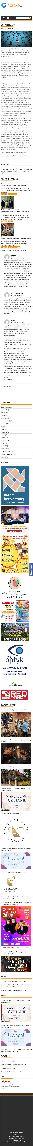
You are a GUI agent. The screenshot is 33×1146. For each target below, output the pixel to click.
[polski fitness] (15, 688)
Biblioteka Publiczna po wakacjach (10, 813)
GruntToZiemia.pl (5, 1081)
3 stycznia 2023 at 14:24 (18, 257)
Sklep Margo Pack (16, 1140)
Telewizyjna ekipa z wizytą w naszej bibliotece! (13, 710)
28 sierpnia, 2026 (6, 183)
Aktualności (5, 164)
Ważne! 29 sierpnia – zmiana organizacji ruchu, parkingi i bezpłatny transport (16, 849)
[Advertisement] (17, 13)
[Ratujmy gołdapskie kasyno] (16, 777)
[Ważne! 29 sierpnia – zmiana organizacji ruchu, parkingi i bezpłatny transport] (16, 860)
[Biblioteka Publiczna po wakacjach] (16, 830)
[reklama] (15, 573)
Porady (3, 440)
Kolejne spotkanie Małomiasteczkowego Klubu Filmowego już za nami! (16, 740)
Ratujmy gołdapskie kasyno (8, 767)
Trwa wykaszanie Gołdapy (8, 1061)
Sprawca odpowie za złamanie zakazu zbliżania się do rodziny (8, 171)
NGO (2, 429)
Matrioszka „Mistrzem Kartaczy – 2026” (11, 1072)
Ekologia (3, 412)
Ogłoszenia (4, 432)
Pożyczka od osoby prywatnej (16, 1136)
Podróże (3, 437)
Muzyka (3, 426)
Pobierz (3, 435)
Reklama (3, 443)
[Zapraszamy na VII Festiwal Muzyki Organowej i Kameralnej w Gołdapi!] (16, 964)
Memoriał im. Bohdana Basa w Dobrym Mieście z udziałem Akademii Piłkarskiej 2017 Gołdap (16, 898)
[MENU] (8, 18)
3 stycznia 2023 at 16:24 (18, 322)
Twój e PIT (16, 1134)
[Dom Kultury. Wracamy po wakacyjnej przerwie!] (11, 884)
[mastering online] (15, 533)
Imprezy (3, 418)
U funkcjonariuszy (12, 194)
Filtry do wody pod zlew (16, 1132)
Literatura (3, 423)
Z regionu (3, 457)
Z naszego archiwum (6, 454)
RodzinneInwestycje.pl (7, 1084)
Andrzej (13, 320)
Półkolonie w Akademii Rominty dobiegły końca (13, 981)
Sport (2, 446)
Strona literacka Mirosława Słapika (10, 1086)
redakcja (16, 28)
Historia (10, 247)
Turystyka (3, 448)
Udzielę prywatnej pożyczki (16, 1138)
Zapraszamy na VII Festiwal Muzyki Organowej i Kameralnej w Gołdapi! (13, 952)
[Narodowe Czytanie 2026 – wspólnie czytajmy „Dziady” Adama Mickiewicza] (16, 801)
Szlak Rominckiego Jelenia (8, 1068)
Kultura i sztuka (16, 247)
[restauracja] (15, 641)
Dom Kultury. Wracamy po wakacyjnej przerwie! (13, 872)
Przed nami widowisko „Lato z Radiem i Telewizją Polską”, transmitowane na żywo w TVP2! (16, 903)
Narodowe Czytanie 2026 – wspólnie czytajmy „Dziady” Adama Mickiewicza (15, 789)
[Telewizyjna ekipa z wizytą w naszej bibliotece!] (16, 724)
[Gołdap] (4, 17)
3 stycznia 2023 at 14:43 (18, 295)
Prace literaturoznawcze (7, 1083)
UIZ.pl (2, 1088)
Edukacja (10, 221)
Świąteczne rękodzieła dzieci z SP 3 (26, 170)
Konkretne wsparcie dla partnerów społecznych (13, 990)
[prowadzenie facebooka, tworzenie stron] (14, 700)
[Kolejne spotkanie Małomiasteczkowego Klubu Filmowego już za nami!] (16, 753)
